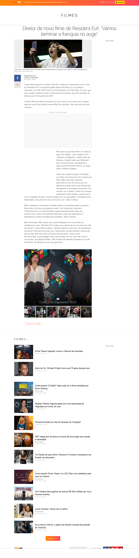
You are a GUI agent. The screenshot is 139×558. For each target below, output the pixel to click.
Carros (47, 7)
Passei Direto (53, 2)
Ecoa (91, 7)
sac (100, 2)
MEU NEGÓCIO (44, 2)
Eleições (29, 7)
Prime (109, 7)
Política (42, 7)
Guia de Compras (121, 7)
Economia (54, 7)
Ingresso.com (29, 2)
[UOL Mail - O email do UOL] (105, 2)
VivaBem (83, 7)
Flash (24, 7)
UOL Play (65, 2)
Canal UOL (96, 7)
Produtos (18, 7)
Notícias (36, 7)
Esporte (65, 7)
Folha (60, 7)
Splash (71, 7)
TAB (106, 7)
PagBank (59, 2)
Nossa (102, 7)
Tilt (87, 7)
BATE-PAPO (37, 2)
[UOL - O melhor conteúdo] (17, 2)
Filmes (69, 15)
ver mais (51, 538)
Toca (113, 7)
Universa (77, 7)
